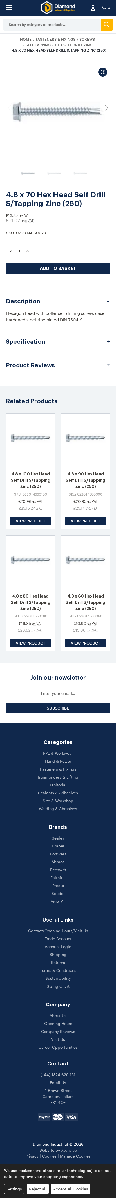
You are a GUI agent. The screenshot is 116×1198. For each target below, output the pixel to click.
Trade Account (58, 938)
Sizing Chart (58, 986)
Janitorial (58, 784)
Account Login (58, 946)
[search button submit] (107, 25)
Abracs (58, 861)
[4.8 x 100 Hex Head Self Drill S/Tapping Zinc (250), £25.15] (30, 440)
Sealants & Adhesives (58, 792)
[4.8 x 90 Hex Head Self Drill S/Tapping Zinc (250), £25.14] (85, 440)
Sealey (58, 838)
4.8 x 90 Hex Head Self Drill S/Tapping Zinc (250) (85, 480)
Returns (58, 962)
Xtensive (69, 1150)
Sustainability (58, 978)
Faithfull (58, 877)
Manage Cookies (75, 1156)
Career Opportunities (58, 1047)
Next (105, 108)
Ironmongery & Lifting (58, 777)
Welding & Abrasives (58, 808)
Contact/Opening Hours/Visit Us (58, 930)
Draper (58, 846)
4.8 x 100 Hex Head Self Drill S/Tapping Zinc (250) (30, 480)
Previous (10, 108)
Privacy (32, 1156)
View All (58, 901)
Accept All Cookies (70, 1188)
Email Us (58, 1082)
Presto (58, 885)
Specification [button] (25, 342)
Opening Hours (58, 1023)
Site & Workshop (58, 800)
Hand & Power (58, 761)
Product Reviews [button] (30, 365)
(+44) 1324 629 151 (58, 1074)
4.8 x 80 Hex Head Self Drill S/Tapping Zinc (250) (30, 602)
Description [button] (23, 301)
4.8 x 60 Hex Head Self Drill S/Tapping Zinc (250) (85, 602)
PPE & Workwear (58, 753)
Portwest (58, 853)
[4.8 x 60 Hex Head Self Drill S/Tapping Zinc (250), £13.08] (85, 562)
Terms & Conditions (58, 970)
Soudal (58, 893)
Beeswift (58, 869)
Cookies (49, 1156)
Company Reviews (58, 1031)
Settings (14, 1188)
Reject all (37, 1188)
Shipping (58, 954)
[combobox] (52, 25)
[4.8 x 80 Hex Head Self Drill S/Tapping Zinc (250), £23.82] (30, 562)
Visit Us (58, 1039)
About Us (58, 1015)
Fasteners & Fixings (58, 769)
